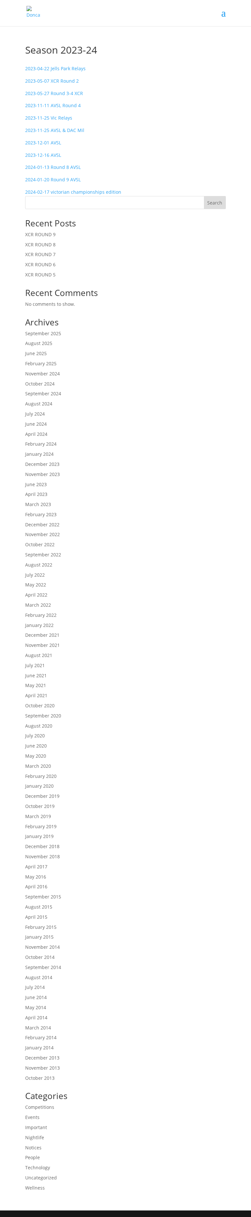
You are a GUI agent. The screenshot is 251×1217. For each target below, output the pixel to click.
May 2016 (35, 877)
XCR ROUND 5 (40, 274)
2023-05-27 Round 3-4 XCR (54, 93)
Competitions (39, 1107)
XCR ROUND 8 (40, 244)
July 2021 (35, 665)
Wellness (35, 1188)
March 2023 (38, 504)
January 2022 (39, 625)
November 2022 (42, 534)
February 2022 (41, 615)
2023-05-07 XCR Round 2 (52, 81)
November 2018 (42, 856)
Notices (33, 1147)
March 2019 (38, 816)
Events (32, 1117)
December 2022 (42, 524)
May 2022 (35, 585)
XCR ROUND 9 (40, 234)
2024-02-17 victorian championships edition (73, 192)
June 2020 (36, 746)
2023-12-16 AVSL (43, 155)
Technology (37, 1167)
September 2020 (43, 716)
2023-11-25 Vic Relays (48, 118)
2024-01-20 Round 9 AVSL (53, 179)
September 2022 (43, 554)
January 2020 (39, 786)
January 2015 (39, 937)
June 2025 (36, 353)
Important (36, 1127)
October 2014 (40, 957)
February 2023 (41, 514)
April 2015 (36, 917)
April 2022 (36, 595)
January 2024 (39, 454)
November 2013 (42, 1068)
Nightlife (34, 1137)
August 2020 (38, 726)
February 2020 (41, 776)
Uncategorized (41, 1178)
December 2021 (42, 635)
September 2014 (43, 967)
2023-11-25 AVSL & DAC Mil (54, 130)
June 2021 (36, 675)
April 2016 (36, 886)
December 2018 (42, 846)
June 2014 (36, 997)
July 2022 (35, 575)
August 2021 (38, 655)
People (32, 1157)
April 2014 (36, 1017)
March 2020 (38, 766)
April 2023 (36, 494)
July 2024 (35, 414)
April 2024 (36, 434)
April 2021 (36, 695)
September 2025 (43, 333)
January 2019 (39, 836)
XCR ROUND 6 (40, 264)
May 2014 (35, 1007)
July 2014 (35, 987)
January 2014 (39, 1047)
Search (214, 203)
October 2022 (40, 544)
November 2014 (42, 947)
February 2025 (41, 363)
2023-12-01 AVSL (43, 143)
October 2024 (40, 384)
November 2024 (42, 373)
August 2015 (38, 907)
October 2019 (40, 806)
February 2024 (41, 444)
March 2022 (38, 605)
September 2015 (43, 897)
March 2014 (38, 1028)
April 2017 (36, 866)
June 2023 (36, 484)
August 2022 (38, 565)
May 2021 (35, 685)
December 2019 (42, 796)
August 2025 (38, 343)
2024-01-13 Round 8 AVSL (53, 167)
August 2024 (38, 404)
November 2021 (42, 645)
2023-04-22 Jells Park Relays (55, 68)
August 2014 (38, 977)
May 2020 (35, 756)
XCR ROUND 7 (40, 254)
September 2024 (43, 393)
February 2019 (41, 826)
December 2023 (42, 464)
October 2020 (40, 705)
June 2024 (36, 424)
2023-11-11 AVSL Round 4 (53, 105)
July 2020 (35, 735)
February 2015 (41, 927)
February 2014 (41, 1037)
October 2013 (40, 1078)
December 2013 (42, 1058)
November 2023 (42, 474)
